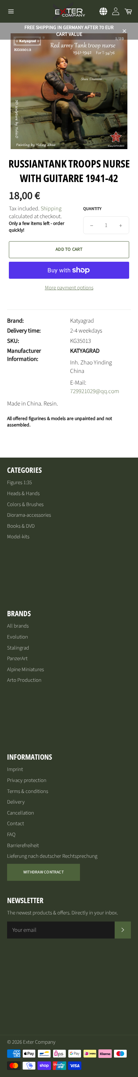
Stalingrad (18, 648)
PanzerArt (17, 658)
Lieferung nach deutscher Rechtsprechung (52, 856)
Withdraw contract (43, 872)
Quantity (92, 209)
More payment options (69, 287)
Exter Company (39, 1042)
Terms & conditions (27, 791)
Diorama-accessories (29, 515)
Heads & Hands (23, 493)
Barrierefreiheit (23, 845)
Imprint (15, 769)
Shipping (51, 208)
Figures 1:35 (19, 482)
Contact (15, 823)
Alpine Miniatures (25, 669)
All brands (18, 626)
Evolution (17, 637)
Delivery (16, 802)
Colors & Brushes (25, 504)
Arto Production (24, 680)
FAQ (11, 834)
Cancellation (20, 813)
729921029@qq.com (94, 391)
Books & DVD (21, 526)
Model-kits (18, 536)
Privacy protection (26, 780)
